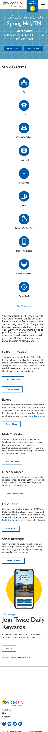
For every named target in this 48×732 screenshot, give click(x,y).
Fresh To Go (11, 528)
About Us (6, 710)
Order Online (12, 48)
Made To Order (12, 462)
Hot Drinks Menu (13, 379)
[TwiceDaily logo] (13, 4)
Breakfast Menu (12, 389)
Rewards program (36, 415)
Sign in (30, 656)
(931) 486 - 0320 (24, 39)
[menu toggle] (42, 4)
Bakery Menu (11, 424)
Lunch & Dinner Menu (15, 494)
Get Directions (33, 48)
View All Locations (24, 306)
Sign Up (9, 648)
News (4, 713)
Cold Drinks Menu (13, 560)
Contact (6, 717)
